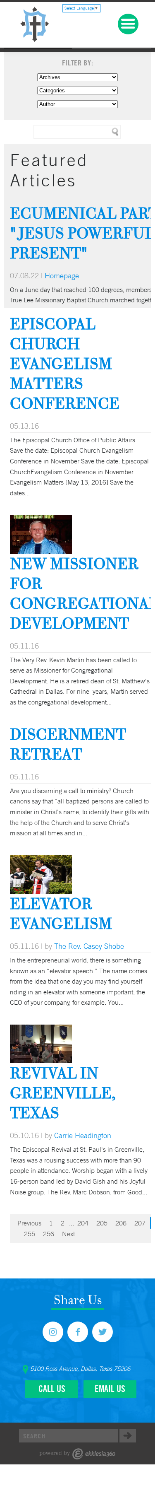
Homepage (62, 275)
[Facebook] (77, 1332)
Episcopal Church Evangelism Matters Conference (64, 363)
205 (101, 1223)
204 (82, 1223)
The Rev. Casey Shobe (89, 945)
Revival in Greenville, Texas (63, 1092)
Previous (29, 1223)
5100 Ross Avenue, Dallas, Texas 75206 (80, 1368)
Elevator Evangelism (61, 913)
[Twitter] (102, 1332)
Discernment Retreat (68, 744)
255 (29, 1234)
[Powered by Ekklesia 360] (77, 1453)
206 (120, 1223)
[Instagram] (53, 1332)
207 (139, 1223)
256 (48, 1234)
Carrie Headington (82, 1135)
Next (68, 1234)
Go (127, 1435)
